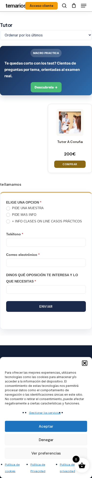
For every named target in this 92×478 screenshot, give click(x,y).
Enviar (46, 306)
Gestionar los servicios (45, 413)
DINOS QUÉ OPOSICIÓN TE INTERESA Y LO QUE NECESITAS (42, 278)
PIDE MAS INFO (23, 215)
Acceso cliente (41, 6)
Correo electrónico (22, 255)
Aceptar (46, 426)
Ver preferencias (46, 453)
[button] (84, 363)
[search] (64, 5)
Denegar (46, 439)
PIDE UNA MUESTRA (27, 208)
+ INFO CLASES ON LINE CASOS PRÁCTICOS (46, 221)
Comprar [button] (70, 164)
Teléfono (14, 234)
